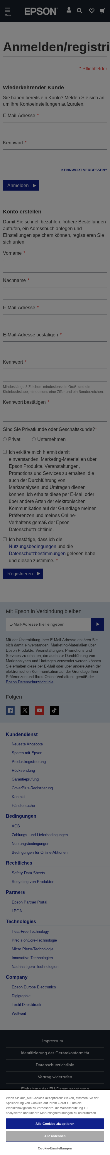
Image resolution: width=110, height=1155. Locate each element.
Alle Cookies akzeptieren (55, 1123)
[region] (55, 1122)
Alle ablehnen (55, 1136)
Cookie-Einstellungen (55, 1148)
